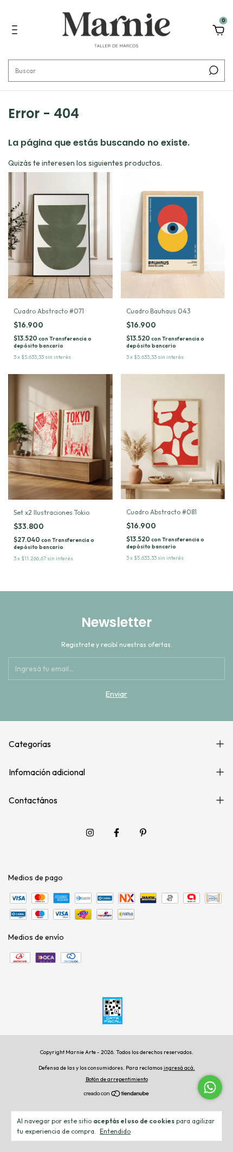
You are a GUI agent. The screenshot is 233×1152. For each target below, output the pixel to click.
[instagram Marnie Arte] (90, 832)
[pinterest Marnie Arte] (143, 832)
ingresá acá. (179, 1067)
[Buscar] (212, 70)
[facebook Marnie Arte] (116, 832)
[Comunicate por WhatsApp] (210, 1087)
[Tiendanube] (117, 1094)
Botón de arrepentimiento (117, 1079)
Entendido (115, 1131)
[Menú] (16, 31)
